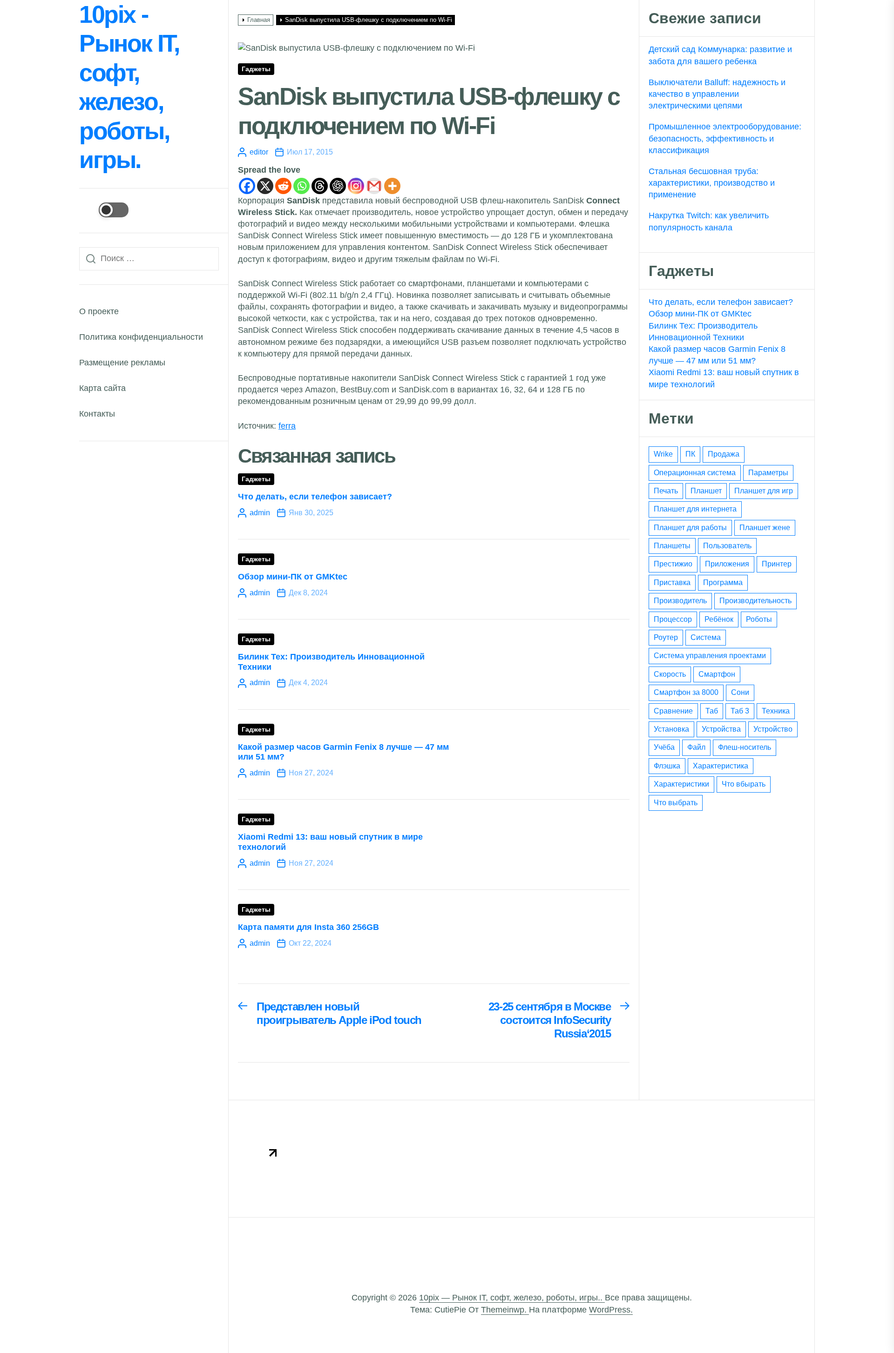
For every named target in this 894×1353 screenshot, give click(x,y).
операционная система (695, 473)
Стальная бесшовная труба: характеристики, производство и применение (712, 183)
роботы (759, 619)
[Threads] (320, 186)
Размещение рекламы (122, 362)
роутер (666, 637)
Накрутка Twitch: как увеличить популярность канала (709, 221)
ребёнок (718, 619)
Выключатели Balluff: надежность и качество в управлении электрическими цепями (717, 94)
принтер (777, 564)
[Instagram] (356, 186)
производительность (755, 601)
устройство (772, 729)
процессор (673, 619)
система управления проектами (710, 656)
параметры (768, 473)
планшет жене (764, 528)
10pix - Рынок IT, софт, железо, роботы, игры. (129, 87)
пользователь (727, 546)
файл (696, 747)
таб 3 (740, 711)
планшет (706, 491)
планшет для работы (690, 528)
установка (671, 729)
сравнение (673, 711)
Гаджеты (256, 69)
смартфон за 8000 (686, 692)
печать (666, 491)
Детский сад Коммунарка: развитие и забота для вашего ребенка (720, 55)
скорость (670, 674)
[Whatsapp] (301, 186)
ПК (690, 454)
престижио (673, 564)
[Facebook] (247, 186)
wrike (663, 454)
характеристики (681, 784)
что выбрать (676, 803)
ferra (287, 426)
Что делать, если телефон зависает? (315, 496)
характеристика (720, 766)
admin (260, 513)
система (706, 637)
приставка (672, 582)
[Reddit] (283, 186)
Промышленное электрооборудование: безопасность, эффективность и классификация (725, 138)
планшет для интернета (695, 509)
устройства (721, 729)
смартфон (716, 674)
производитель (680, 601)
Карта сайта (102, 388)
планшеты (672, 546)
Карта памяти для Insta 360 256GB (308, 927)
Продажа (723, 454)
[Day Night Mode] (104, 209)
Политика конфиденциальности (141, 337)
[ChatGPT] (338, 186)
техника (776, 711)
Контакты (97, 413)
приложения (727, 564)
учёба (664, 747)
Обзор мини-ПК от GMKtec (292, 576)
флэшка (667, 766)
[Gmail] (374, 186)
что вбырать (743, 784)
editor (259, 152)
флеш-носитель (744, 747)
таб (711, 711)
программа (723, 582)
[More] (392, 186)
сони (740, 692)
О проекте (99, 311)
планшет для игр (763, 491)
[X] (265, 186)
